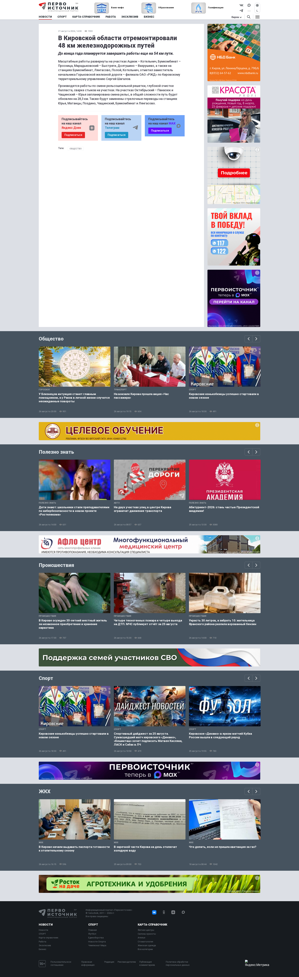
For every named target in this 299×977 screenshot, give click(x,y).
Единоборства (96, 937)
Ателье (141, 937)
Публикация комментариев (147, 963)
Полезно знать (56, 452)
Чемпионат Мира (97, 945)
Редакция (109, 962)
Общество (76, 148)
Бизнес (42, 949)
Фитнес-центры (146, 930)
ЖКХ (45, 791)
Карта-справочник (48, 937)
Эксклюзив (45, 945)
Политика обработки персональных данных (177, 963)
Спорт (46, 678)
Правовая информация (87, 963)
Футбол (92, 934)
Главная (92, 930)
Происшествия (56, 565)
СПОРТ (42, 934)
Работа (42, 941)
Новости (46, 924)
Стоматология (145, 941)
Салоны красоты (147, 934)
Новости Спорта (97, 941)
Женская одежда (147, 945)
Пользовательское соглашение (61, 963)
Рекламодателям (127, 962)
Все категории (145, 949)
